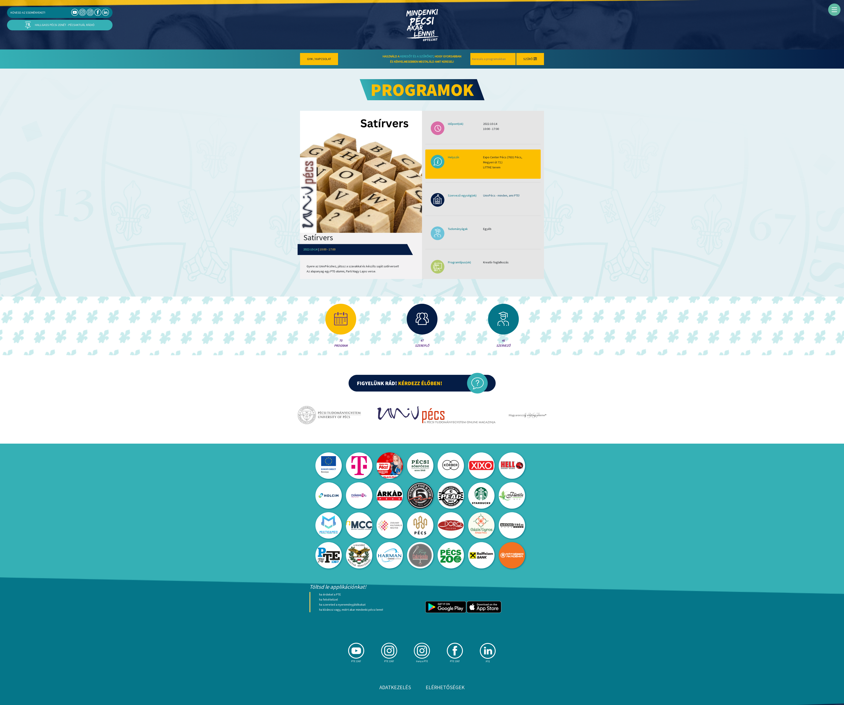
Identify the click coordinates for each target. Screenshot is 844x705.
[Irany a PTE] (90, 12)
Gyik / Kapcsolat (319, 59)
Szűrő (528, 59)
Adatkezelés (395, 687)
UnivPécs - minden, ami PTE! (501, 195)
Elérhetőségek (445, 687)
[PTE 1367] (82, 12)
